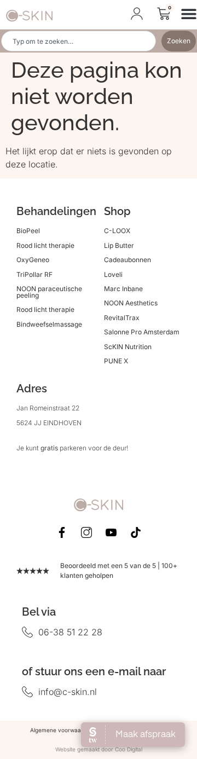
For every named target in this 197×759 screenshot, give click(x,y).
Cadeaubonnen (127, 260)
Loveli (113, 274)
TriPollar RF (34, 274)
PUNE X (116, 361)
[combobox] (78, 41)
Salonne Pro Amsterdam (141, 332)
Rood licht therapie (45, 245)
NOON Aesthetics (131, 303)
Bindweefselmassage (49, 324)
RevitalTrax (122, 318)
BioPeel (28, 231)
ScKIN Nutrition (128, 347)
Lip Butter (119, 245)
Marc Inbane (123, 289)
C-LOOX (117, 231)
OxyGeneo (32, 260)
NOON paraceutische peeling (49, 292)
